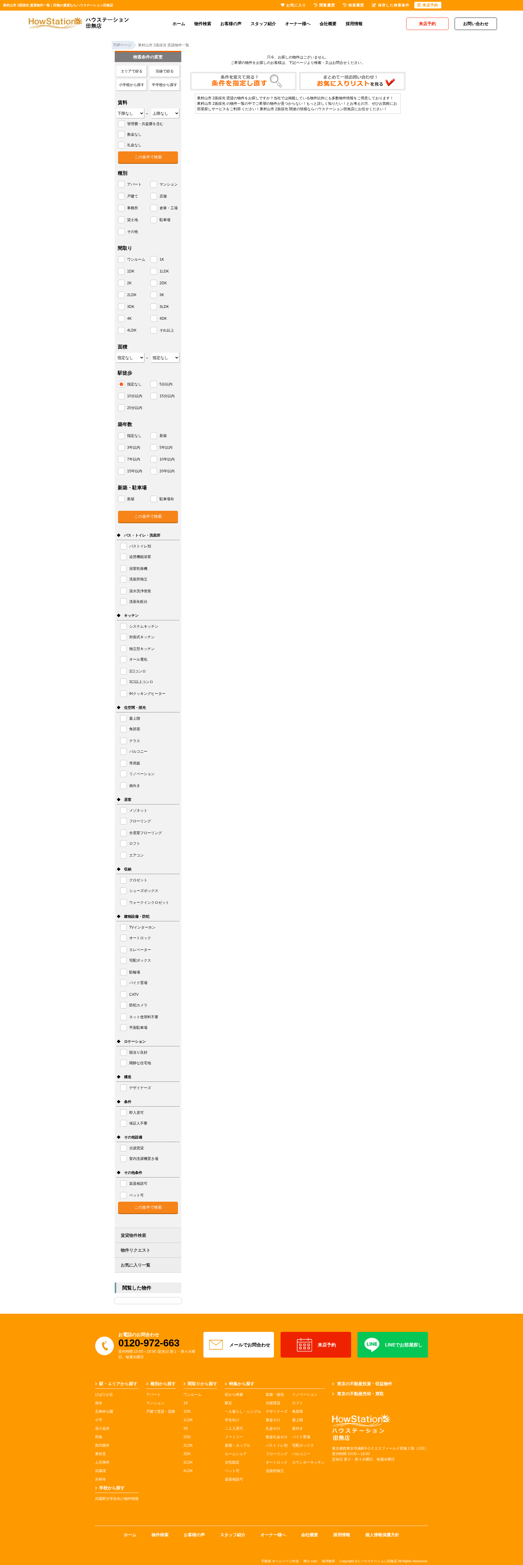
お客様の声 (231, 23)
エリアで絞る (132, 71)
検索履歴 (356, 5)
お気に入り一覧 (135, 1265)
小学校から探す (131, 85)
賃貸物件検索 (133, 1235)
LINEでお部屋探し (404, 1344)
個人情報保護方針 (382, 1534)
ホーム (179, 23)
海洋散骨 (328, 1561)
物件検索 (202, 23)
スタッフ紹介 (263, 23)
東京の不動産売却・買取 (360, 1393)
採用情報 (354, 23)
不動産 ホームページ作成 (280, 1561)
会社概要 (328, 23)
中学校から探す (164, 85)
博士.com (310, 1561)
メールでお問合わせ (249, 1344)
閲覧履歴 (327, 5)
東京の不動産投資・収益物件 (364, 1383)
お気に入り (296, 5)
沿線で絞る (165, 71)
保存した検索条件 (394, 5)
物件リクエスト (135, 1250)
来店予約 (327, 1344)
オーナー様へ (298, 23)
